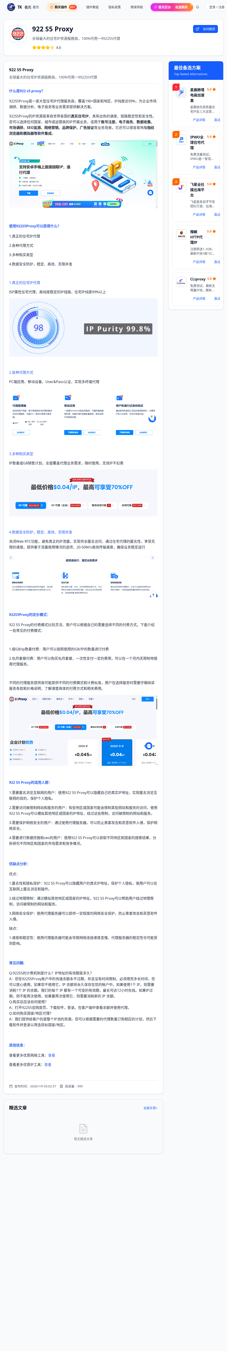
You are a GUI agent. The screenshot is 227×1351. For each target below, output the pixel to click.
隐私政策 (114, 7)
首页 (36, 7)
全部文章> (150, 1108)
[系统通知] (197, 7)
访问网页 (209, 29)
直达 (217, 120)
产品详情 (199, 120)
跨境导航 (137, 7)
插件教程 (92, 7)
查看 (51, 1055)
